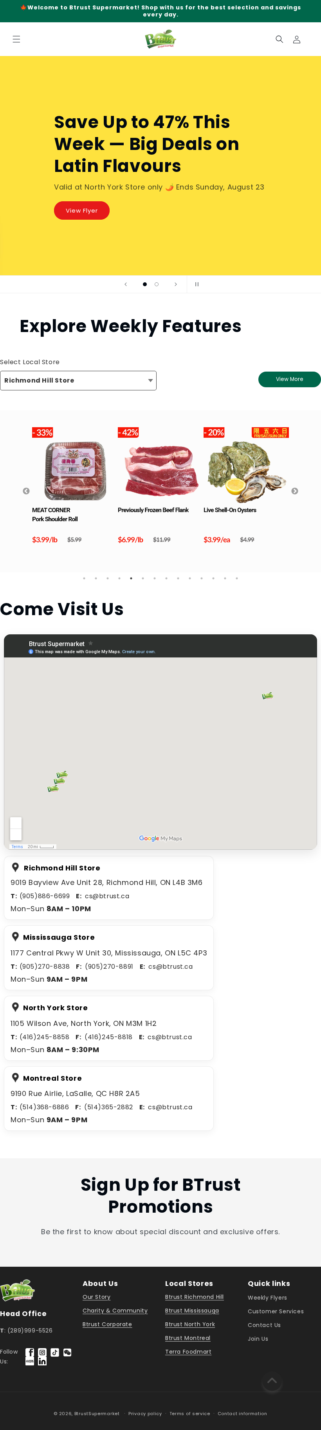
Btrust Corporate (107, 1324)
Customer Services (276, 1311)
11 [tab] (202, 578)
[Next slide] (175, 284)
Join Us (258, 1339)
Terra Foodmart (188, 1352)
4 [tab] (119, 578)
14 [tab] (237, 578)
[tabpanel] (62, 485)
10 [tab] (190, 578)
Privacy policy (145, 1413)
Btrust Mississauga (192, 1310)
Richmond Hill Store (39, 380)
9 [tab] (178, 578)
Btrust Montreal (188, 1338)
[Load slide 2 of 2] (156, 284)
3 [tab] (108, 578)
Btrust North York (190, 1324)
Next (295, 491)
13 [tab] (225, 578)
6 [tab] (143, 578)
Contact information (242, 1413)
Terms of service (190, 1413)
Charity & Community (115, 1310)
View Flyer (82, 210)
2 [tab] (96, 578)
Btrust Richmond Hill (194, 1297)
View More (289, 379)
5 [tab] (131, 578)
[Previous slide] (125, 284)
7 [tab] (155, 578)
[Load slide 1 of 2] (145, 284)
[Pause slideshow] (195, 284)
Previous (26, 491)
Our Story (96, 1297)
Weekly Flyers (267, 1298)
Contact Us (264, 1325)
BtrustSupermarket (97, 1413)
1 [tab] (84, 578)
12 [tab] (213, 578)
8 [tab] (166, 578)
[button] (16, 39)
